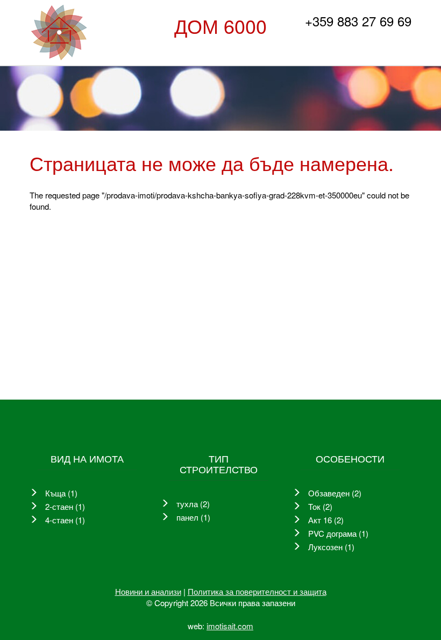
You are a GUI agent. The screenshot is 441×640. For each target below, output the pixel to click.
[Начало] (59, 32)
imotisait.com (230, 625)
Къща (55, 493)
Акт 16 (320, 519)
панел (187, 517)
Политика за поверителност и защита (257, 591)
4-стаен (59, 519)
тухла (187, 503)
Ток (314, 506)
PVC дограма (332, 533)
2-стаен (59, 506)
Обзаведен (329, 493)
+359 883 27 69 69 (358, 20)
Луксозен (325, 546)
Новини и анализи (148, 591)
